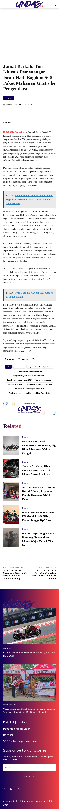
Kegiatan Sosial (34, 367)
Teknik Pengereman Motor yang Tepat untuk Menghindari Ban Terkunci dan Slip (15, 574)
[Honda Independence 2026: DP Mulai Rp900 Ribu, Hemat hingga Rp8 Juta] (11, 514)
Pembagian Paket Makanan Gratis (29, 371)
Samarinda (20, 132)
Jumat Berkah (19, 367)
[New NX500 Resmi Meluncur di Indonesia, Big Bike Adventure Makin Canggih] (11, 445)
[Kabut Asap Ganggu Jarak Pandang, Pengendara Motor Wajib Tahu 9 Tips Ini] (11, 537)
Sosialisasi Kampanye (15, 384)
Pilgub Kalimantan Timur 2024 (19, 380)
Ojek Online (47, 367)
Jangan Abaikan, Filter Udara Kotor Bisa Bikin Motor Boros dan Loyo (36, 470)
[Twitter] (45, 122)
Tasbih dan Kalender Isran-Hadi (39, 384)
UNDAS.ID (8, 132)
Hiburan (7, 648)
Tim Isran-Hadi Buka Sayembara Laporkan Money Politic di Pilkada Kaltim (44, 574)
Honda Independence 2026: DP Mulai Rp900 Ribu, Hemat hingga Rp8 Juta (38, 516)
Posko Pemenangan (43, 380)
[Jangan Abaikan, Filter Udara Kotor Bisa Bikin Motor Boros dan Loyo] (11, 468)
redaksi (9, 105)
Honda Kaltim (9, 705)
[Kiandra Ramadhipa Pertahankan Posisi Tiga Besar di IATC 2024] (29, 626)
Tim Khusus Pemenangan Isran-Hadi (29, 388)
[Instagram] (11, 789)
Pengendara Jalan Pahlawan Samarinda (29, 375)
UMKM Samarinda (42, 393)
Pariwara (8, 98)
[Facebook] (38, 122)
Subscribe (29, 776)
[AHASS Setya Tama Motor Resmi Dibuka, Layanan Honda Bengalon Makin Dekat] (11, 491)
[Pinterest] (53, 122)
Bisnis (25, 437)
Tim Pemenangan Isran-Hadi (20, 393)
